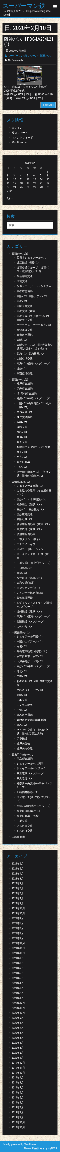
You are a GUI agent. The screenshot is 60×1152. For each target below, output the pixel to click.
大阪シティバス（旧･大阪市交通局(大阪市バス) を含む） (35, 346)
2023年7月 (18, 883)
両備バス (22, 646)
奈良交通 (22, 442)
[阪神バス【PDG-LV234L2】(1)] (30, 75)
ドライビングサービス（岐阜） (33, 555)
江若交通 (22, 281)
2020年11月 (18, 1008)
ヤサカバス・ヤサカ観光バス (34, 325)
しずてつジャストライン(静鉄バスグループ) (34, 604)
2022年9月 (18, 918)
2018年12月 (18, 1122)
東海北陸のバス (21, 481)
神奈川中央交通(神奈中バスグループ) (34, 785)
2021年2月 (18, 993)
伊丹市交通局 (25, 388)
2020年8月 (18, 1022)
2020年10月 (18, 1012)
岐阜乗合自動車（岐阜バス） (34, 524)
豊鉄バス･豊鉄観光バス (31, 509)
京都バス (22, 301)
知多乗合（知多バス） (30, 504)
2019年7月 (18, 1087)
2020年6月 (18, 1032)
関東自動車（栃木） (29, 815)
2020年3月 (18, 1047)
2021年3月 (18, 988)
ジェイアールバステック (31, 768)
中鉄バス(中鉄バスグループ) (33, 666)
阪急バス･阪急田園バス (31, 353)
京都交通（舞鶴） (27, 311)
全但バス (22, 437)
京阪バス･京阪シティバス (32, 296)
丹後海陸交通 (25, 330)
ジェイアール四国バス (30, 636)
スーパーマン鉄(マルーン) (22, 55)
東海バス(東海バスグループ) (33, 616)
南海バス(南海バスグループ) (33, 363)
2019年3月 (18, 1107)
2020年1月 (18, 1057)
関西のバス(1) (20, 253)
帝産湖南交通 (25, 276)
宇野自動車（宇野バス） (31, 656)
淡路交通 (22, 427)
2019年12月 (18, 1062)
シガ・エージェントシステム (34, 286)
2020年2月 (18, 1052)
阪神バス (45, 55)
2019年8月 (18, 1082)
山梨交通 (22, 820)
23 (8, 187)
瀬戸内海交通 (25, 748)
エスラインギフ (26, 544)
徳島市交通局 (25, 714)
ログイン (17, 127)
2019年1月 (18, 1117)
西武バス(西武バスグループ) (33, 805)
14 (41, 179)
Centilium (38, 1148)
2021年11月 (18, 948)
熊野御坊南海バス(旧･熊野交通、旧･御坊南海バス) (34, 473)
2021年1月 (18, 998)
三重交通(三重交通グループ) (33, 562)
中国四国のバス (21, 632)
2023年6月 (18, 888)
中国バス (22, 676)
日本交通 (22, 700)
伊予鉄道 (22, 738)
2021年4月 (18, 983)
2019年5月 (18, 1097)
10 (14, 179)
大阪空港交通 (25, 358)
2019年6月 (18, 1092)
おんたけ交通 (25, 830)
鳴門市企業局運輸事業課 (31, 719)
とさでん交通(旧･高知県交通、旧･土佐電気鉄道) (32, 731)
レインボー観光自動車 (30, 592)
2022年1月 (18, 938)
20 (34, 183)
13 (34, 179)
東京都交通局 (25, 758)
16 (8, 183)
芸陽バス (22, 695)
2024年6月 (18, 863)
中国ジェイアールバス (30, 641)
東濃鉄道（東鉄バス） (30, 529)
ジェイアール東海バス (30, 485)
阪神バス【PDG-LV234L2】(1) (30, 42)
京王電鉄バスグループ (30, 773)
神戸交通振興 (25, 417)
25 (21, 187)
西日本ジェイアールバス (31, 257)
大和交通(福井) (25, 582)
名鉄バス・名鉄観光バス (31, 499)
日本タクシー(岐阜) (28, 539)
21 (41, 183)
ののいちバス (25, 626)
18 (21, 183)
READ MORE (48, 105)
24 (14, 187)
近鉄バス (22, 368)
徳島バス (22, 724)
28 (41, 187)
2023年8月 (18, 878)
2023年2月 (18, 903)
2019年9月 (18, 1077)
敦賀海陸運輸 (25, 597)
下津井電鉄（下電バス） (31, 661)
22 (48, 183)
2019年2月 (18, 1112)
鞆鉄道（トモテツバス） (31, 690)
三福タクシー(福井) (28, 587)
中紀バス (22, 466)
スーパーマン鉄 (23, 6)
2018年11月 (18, 1127)
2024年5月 (18, 868)
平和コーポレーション (30, 549)
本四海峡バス (25, 412)
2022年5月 (18, 923)
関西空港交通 (25, 373)
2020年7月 (18, 1027)
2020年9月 (18, 1017)
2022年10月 (18, 913)
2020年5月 (18, 1037)
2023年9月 (18, 873)
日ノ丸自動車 (25, 705)
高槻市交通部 (25, 334)
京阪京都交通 (25, 306)
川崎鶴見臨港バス (27, 792)
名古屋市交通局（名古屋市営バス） (34, 492)
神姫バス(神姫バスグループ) (33, 398)
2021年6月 (18, 973)
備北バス (22, 671)
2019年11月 (18, 1067)
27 (34, 187)
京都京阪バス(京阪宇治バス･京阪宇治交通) (34, 318)
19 (28, 183)
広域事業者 (18, 836)
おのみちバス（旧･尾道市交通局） (35, 683)
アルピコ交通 (25, 825)
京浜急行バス (25, 778)
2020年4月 (18, 1042)
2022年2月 (18, 933)
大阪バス (22, 339)
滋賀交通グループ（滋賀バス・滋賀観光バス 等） (33, 269)
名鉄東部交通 (25, 514)
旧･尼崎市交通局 (27, 393)
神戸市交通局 (25, 383)
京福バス (22, 572)
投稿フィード (20, 132)
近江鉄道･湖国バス (28, 262)
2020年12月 (18, 1003)
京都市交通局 (25, 291)
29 (48, 187)
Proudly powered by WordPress (19, 1144)
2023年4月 (18, 898)
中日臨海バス (25, 567)
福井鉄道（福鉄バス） (30, 578)
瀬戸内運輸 (23, 743)
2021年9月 (18, 958)
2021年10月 (18, 953)
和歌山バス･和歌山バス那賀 (33, 447)
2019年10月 (18, 1072)
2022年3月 (18, 928)
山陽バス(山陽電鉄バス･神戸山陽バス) (34, 405)
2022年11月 (18, 908)
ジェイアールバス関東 (30, 763)
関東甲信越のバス (22, 754)
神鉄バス (22, 432)
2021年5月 (18, 978)
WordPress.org (19, 142)
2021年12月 (18, 943)
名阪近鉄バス (25, 519)
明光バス (22, 456)
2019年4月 (18, 1102)
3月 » (9, 198)
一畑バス (22, 709)
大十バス (22, 452)
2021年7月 (18, 968)
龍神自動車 (23, 461)
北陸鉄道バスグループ (30, 621)
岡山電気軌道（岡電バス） (33, 651)
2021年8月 (18, 963)
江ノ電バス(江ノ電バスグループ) (34, 799)
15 (48, 179)
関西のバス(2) (20, 379)
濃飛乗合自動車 (26, 534)
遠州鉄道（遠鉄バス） (30, 611)
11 (21, 179)
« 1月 (9, 190)
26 (28, 187)
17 (14, 183)
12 (28, 179)
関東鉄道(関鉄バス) (28, 810)
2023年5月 (18, 893)
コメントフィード (22, 137)
